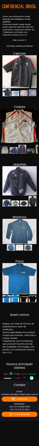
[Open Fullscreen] (35, 86)
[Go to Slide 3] (24, 93)
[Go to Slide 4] (32, 93)
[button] (19, 71)
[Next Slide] (34, 71)
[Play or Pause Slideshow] (4, 86)
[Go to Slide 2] (15, 93)
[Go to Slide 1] (6, 92)
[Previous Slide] (4, 71)
